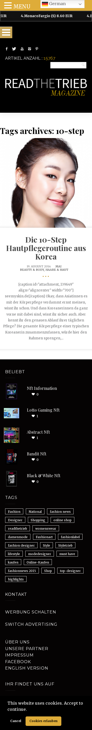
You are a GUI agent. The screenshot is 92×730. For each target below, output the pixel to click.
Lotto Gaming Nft (43, 410)
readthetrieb (17, 528)
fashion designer (21, 545)
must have (67, 554)
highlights (16, 579)
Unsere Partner (26, 648)
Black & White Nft (43, 475)
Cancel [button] (15, 721)
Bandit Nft (36, 453)
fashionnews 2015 (22, 571)
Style (46, 545)
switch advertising (31, 624)
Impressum (19, 655)
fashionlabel (70, 537)
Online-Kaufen (38, 562)
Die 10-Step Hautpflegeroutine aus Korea (46, 248)
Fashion (14, 512)
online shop (62, 520)
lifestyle (14, 554)
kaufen (13, 562)
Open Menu (6, 32)
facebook (18, 661)
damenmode (18, 537)
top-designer (70, 571)
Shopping (38, 520)
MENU (21, 6)
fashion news (60, 512)
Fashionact (44, 537)
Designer (15, 520)
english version (26, 668)
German (57, 3)
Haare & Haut (56, 270)
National (35, 512)
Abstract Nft (38, 432)
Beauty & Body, (32, 270)
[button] (28, 710)
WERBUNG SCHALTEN (30, 612)
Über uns (17, 642)
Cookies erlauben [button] (43, 721)
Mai (58, 266)
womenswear (45, 528)
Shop (48, 571)
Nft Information (42, 388)
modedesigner (39, 554)
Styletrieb (65, 545)
